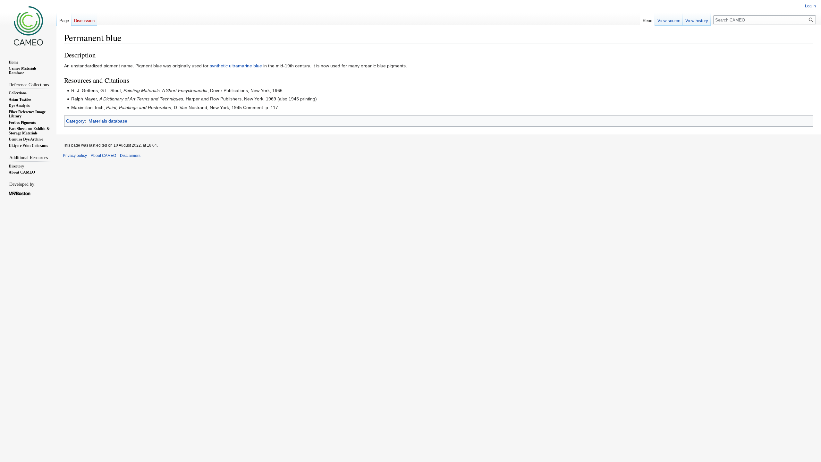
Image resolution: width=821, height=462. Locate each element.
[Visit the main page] (28, 25)
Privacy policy (75, 155)
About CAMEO (103, 155)
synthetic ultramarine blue (236, 65)
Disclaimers (130, 155)
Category (75, 121)
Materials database (108, 121)
